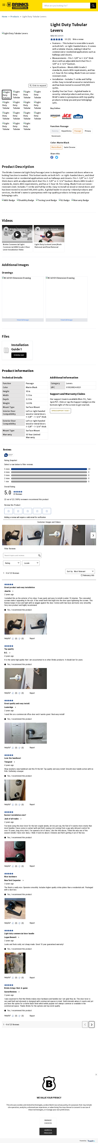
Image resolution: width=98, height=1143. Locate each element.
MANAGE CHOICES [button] (48, 1121)
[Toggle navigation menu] (4, 5)
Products (15, 16)
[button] (96, 1074)
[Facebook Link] (51, 157)
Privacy (88, 131)
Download (19, 355)
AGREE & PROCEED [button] (48, 1131)
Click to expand (39, 86)
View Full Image (23, 320)
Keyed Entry (66, 131)
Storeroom (56, 136)
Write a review (78, 39)
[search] (93, 6)
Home (4, 16)
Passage (77, 131)
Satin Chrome (69, 147)
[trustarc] (91, 1141)
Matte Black (56, 147)
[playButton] (17, 234)
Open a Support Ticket (60, 411)
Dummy (55, 131)
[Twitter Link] (56, 157)
